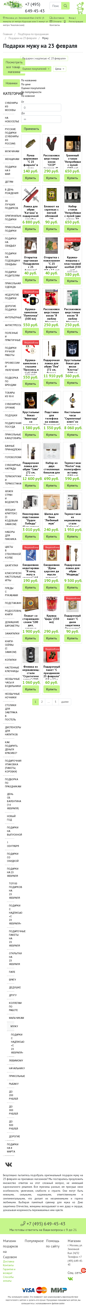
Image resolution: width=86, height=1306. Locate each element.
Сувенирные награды (9, 467)
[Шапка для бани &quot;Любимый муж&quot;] (51, 502)
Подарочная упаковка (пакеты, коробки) (9, 766)
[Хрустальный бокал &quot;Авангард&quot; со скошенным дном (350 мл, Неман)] (30, 400)
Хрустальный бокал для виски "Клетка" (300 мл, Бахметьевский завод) (74, 369)
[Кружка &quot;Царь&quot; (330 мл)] (51, 604)
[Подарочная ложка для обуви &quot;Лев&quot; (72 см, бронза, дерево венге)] (51, 348)
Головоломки (9, 457)
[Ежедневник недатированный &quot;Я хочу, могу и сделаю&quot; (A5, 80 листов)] (30, 553)
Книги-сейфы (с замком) (9, 646)
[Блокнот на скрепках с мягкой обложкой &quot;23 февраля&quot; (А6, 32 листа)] (51, 194)
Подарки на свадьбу (9, 242)
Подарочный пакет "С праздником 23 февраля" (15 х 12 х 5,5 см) (51, 674)
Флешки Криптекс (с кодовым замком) (9, 517)
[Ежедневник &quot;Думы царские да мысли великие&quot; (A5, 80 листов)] (51, 553)
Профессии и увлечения (9, 366)
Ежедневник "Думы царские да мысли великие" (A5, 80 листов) (52, 574)
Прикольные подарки (9, 229)
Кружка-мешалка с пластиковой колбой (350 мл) (72, 264)
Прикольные (11, 1076)
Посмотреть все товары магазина (14, 67)
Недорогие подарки (9, 296)
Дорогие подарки (9, 308)
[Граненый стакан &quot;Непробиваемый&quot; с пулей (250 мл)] (72, 144)
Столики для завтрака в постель (9, 712)
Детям (9, 181)
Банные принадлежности (9, 448)
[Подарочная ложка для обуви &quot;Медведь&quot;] (72, 553)
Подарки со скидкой (10, 857)
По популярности (31, 92)
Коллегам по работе (11, 1007)
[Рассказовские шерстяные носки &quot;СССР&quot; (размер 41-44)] (51, 144)
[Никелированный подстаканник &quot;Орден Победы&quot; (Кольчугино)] (30, 502)
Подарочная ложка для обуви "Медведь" (72, 569)
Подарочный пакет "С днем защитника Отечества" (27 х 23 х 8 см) (72, 625)
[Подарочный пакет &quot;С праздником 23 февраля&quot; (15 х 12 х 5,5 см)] (51, 655)
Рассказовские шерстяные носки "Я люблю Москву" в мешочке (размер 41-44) (53, 320)
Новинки (11, 83)
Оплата (57, 21)
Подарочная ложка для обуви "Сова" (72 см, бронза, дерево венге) (31, 472)
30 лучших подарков (9, 205)
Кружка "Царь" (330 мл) (51, 619)
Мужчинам (9, 151)
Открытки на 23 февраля (11, 959)
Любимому (11, 1060)
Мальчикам (11, 1018)
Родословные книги (9, 612)
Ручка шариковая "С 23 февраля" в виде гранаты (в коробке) (30, 165)
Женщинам (9, 159)
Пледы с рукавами (9, 592)
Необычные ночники (9, 696)
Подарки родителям (9, 274)
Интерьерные (9, 317)
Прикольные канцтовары (9, 436)
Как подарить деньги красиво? (9, 747)
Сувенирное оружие (9, 406)
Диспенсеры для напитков (9, 731)
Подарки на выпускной (10, 831)
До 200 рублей (11, 1095)
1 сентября (10, 844)
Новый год (10, 818)
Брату (11, 979)
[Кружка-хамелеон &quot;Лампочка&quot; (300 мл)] (30, 297)
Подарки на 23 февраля (23, 38)
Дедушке (11, 987)
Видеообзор (73, 239)
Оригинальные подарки (9, 218)
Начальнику (11, 1068)
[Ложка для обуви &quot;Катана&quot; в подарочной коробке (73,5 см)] (30, 194)
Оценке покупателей (33, 88)
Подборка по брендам (9, 381)
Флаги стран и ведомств (9, 497)
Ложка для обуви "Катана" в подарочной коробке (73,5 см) (31, 214)
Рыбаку (11, 1084)
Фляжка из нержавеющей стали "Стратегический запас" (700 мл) (33, 674)
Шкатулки (9, 565)
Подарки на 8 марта (10, 1148)
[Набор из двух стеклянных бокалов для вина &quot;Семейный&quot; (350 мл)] (51, 451)
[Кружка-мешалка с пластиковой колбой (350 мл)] (72, 246)
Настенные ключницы (9, 669)
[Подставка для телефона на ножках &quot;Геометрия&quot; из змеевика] (51, 400)
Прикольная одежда (9, 285)
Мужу (12, 1026)
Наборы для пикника (9, 536)
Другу (11, 995)
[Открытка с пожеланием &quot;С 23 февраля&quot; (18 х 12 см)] (51, 245)
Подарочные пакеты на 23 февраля (11, 938)
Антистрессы (9, 325)
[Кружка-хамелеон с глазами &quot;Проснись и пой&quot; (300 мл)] (30, 348)
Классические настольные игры (9, 577)
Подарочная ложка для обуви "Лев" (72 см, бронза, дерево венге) (51, 369)
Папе (11, 972)
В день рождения (9, 191)
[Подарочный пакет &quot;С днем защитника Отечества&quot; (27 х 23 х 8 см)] (72, 604)
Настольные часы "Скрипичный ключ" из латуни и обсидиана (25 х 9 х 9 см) (72, 423)
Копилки (9, 659)
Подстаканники (9, 603)
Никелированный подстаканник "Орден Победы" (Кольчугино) (33, 520)
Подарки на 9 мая (9, 170)
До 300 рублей (11, 1110)
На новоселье (9, 120)
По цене (26, 84)
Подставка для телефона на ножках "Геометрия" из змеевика (51, 420)
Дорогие (11, 1136)
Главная (7, 34)
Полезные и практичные (9, 337)
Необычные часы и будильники (9, 683)
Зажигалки (9, 633)
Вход (71, 17)
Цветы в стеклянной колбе (9, 552)
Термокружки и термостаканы (9, 480)
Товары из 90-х (9, 394)
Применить (31, 129)
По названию (29, 80)
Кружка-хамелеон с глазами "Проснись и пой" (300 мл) (31, 368)
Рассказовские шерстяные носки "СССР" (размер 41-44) (53, 163)
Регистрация (76, 21)
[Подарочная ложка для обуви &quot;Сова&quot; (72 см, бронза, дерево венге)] (30, 451)
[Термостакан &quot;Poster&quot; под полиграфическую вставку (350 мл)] (72, 451)
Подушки (9, 415)
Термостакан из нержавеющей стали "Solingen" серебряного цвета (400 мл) (73, 525)
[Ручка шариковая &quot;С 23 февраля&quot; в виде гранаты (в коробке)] (30, 144)
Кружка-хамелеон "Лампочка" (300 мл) (30, 313)
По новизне (28, 96)
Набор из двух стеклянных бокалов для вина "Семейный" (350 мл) (51, 472)
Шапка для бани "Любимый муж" (51, 518)
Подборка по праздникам (33, 34)
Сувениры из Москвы (9, 107)
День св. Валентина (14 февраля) (10, 801)
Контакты (55, 25)
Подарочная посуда (9, 425)
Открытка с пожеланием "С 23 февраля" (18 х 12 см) (51, 264)
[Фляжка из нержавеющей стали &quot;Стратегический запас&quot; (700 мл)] (30, 655)
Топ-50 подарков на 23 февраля (11, 890)
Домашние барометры (9, 624)
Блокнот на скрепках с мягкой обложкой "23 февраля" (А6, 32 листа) (51, 217)
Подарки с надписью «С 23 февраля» (11, 914)
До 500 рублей (11, 1125)
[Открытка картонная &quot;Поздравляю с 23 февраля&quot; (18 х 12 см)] (30, 245)
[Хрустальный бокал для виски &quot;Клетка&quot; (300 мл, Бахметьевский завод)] (72, 348)
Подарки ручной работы (9, 352)
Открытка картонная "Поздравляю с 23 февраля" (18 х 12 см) (31, 265)
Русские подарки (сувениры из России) (9, 136)
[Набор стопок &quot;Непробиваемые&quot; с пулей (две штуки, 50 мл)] (72, 194)
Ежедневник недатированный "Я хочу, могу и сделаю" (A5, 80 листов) (33, 573)
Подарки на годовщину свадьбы (9, 259)
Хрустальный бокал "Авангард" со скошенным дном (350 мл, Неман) (31, 421)
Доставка (58, 17)
